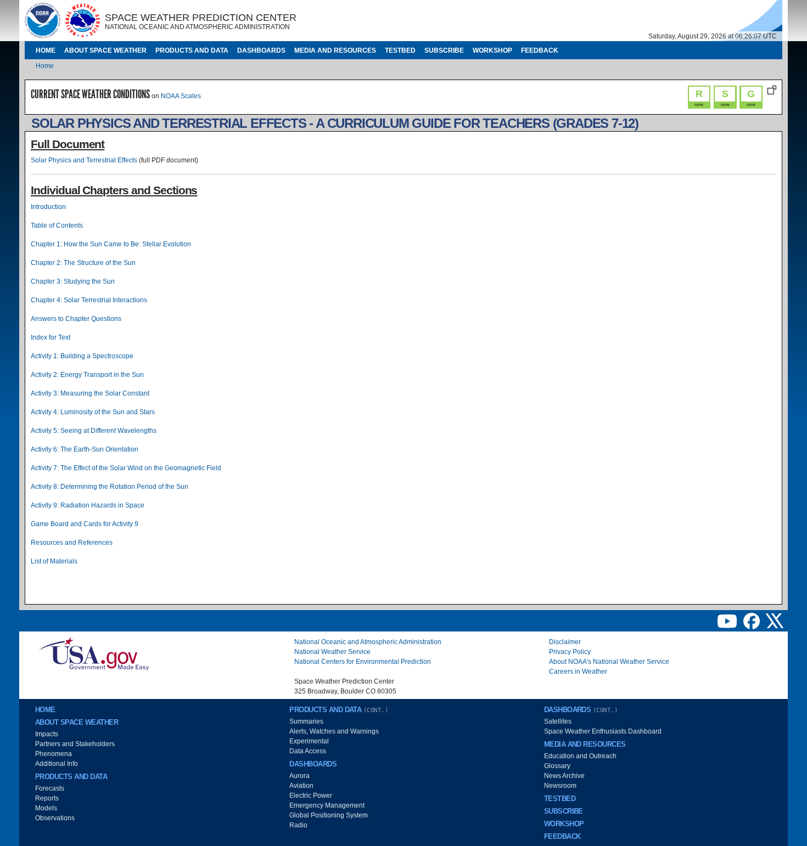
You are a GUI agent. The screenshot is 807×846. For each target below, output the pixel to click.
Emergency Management (327, 805)
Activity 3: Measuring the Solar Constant (90, 393)
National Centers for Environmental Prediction (362, 661)
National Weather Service (332, 652)
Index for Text (50, 337)
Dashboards (261, 50)
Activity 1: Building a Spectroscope (82, 356)
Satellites (557, 721)
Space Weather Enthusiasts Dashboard (603, 731)
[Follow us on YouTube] (728, 620)
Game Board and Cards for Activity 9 (84, 524)
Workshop (492, 50)
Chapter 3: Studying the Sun (73, 281)
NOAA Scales (181, 96)
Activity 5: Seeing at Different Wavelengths (93, 431)
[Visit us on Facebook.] (752, 620)
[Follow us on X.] (774, 620)
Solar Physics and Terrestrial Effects (84, 160)
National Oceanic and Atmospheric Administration (367, 642)
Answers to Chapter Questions (76, 319)
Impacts (46, 734)
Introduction (48, 207)
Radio (298, 825)
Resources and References (72, 542)
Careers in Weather (578, 671)
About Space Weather (105, 50)
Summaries (306, 721)
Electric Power (310, 795)
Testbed (400, 50)
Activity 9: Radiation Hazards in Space (87, 505)
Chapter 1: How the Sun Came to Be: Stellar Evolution (111, 244)
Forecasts (49, 788)
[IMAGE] (42, 20)
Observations (55, 818)
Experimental (309, 741)
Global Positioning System (328, 815)
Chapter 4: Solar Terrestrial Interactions (89, 300)
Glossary (557, 766)
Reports (47, 798)
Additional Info (56, 764)
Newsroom (560, 785)
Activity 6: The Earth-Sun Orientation (84, 449)
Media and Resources (335, 50)
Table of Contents (57, 225)
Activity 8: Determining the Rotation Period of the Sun (109, 486)
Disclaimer (565, 642)
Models (46, 808)
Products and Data (191, 50)
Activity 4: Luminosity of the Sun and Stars (93, 412)
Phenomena (53, 754)
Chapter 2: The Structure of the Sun (83, 263)
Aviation (301, 785)
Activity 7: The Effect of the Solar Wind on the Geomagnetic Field (126, 468)
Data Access (307, 751)
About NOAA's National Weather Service (609, 661)
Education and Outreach (580, 756)
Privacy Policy (570, 652)
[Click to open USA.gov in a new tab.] (94, 653)
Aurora (299, 776)
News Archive (564, 776)
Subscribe (444, 50)
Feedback (539, 50)
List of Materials (54, 561)
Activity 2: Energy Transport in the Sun (87, 375)
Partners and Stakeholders (75, 744)
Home (45, 50)
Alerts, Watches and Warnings (334, 731)
